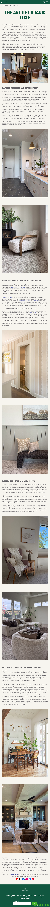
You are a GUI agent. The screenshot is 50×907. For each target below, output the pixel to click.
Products (29, 895)
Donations (41, 895)
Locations (34, 896)
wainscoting (35, 300)
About (13, 895)
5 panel (30, 312)
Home (3, 5)
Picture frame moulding (24, 300)
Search (44, 2)
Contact (8, 895)
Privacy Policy (41, 896)
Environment (19, 896)
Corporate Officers (9, 896)
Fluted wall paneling (7, 297)
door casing (23, 287)
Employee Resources (25, 898)
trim (12, 287)
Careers (35, 895)
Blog (7, 5)
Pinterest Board (13, 874)
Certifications (27, 896)
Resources (22, 895)
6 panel (35, 312)
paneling (16, 287)
